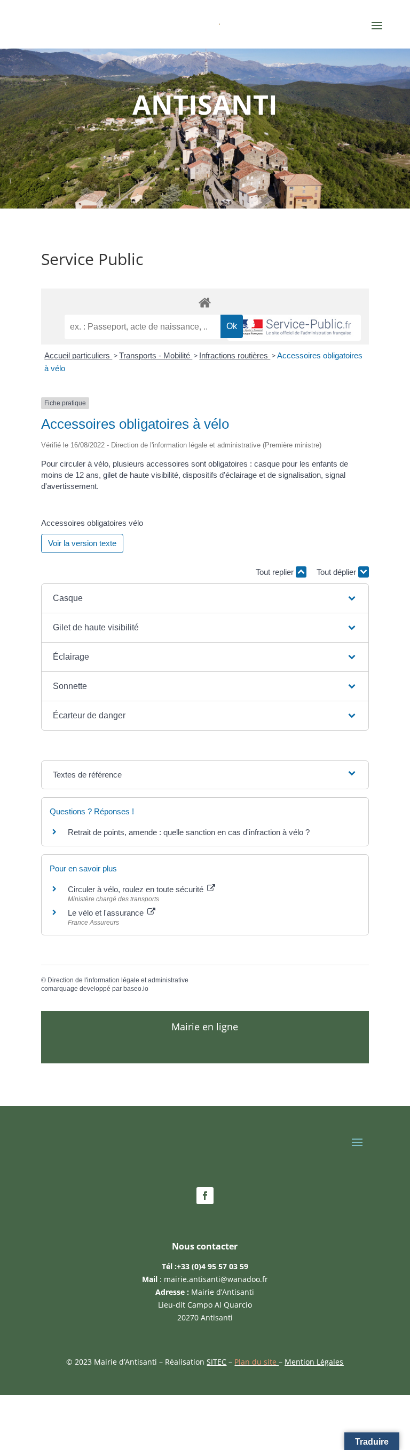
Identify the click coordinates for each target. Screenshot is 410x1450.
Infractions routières (234, 355)
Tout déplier (337, 571)
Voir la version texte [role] (82, 543)
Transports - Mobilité (155, 355)
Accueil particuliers (78, 355)
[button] (205, 598)
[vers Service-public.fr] (294, 328)
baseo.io (135, 988)
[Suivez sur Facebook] (205, 1195)
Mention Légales (314, 1362)
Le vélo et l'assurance (107, 912)
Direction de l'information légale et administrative (118, 980)
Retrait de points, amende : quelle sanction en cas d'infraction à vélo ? (189, 832)
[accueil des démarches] (205, 302)
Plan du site (256, 1362)
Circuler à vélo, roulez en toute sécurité (137, 889)
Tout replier (276, 571)
